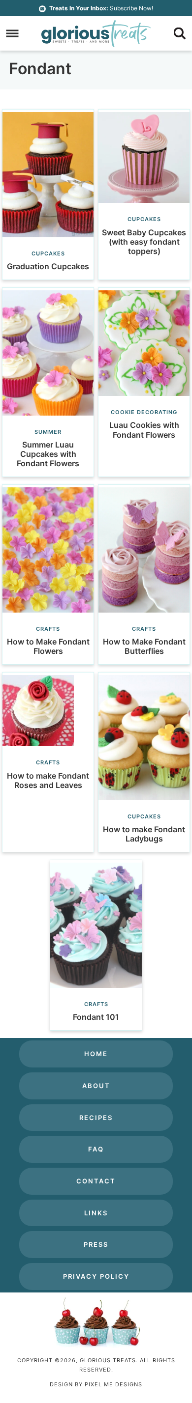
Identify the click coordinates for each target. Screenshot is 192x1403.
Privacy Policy (96, 1276)
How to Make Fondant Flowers (48, 646)
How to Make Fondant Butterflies (144, 646)
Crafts (48, 628)
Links (96, 1213)
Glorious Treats (96, 33)
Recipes (96, 1118)
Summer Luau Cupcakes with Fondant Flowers (48, 454)
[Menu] (12, 33)
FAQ (96, 1149)
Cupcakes (48, 253)
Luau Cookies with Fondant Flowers (144, 429)
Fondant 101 (96, 1017)
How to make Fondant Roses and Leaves (48, 780)
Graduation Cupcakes (48, 266)
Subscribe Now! (101, 8)
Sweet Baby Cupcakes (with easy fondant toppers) (144, 241)
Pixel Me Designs (113, 1384)
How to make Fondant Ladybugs (144, 833)
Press (96, 1244)
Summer (48, 431)
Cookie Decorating (144, 412)
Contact (96, 1181)
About (96, 1086)
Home (96, 1054)
